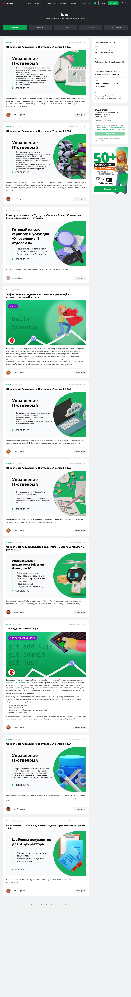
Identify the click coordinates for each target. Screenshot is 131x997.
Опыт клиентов (116, 27)
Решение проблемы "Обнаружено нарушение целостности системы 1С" (109, 97)
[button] (88, 3)
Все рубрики (15, 27)
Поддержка (62, 3)
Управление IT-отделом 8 (15, 683)
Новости (40, 27)
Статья (8, 290)
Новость (9, 42)
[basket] (126, 3)
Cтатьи (65, 27)
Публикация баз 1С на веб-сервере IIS (109, 62)
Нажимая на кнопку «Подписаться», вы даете (111, 127)
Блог (54, 3)
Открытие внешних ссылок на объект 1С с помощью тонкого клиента (109, 73)
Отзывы (48, 3)
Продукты (38, 3)
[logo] (8, 3)
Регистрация (113, 3)
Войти (103, 3)
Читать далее (80, 115)
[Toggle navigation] (122, 3)
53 (65, 904)
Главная (29, 3)
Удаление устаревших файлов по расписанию (107, 85)
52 (60, 904)
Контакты (73, 3)
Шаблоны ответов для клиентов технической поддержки (107, 51)
